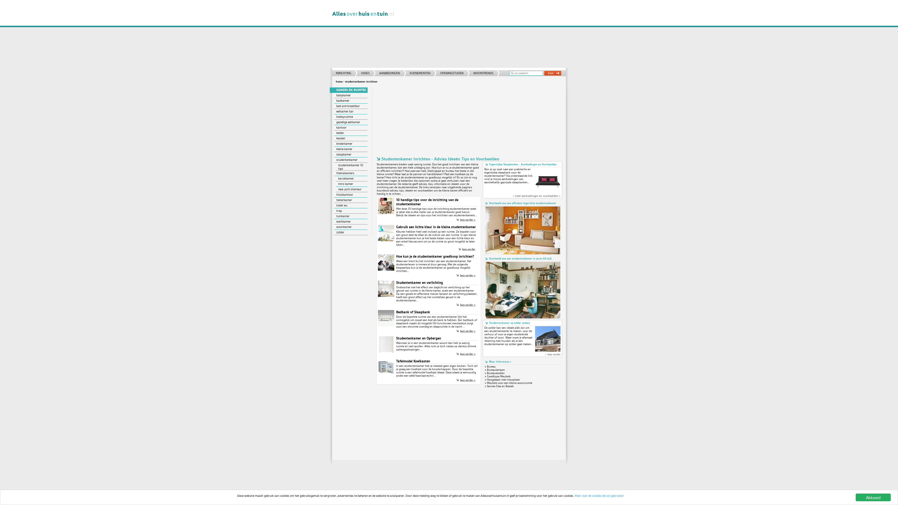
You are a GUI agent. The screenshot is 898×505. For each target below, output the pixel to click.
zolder (340, 232)
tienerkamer (344, 200)
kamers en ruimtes (351, 90)
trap (339, 211)
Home (339, 81)
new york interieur (350, 189)
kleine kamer (344, 149)
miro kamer (345, 184)
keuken (340, 138)
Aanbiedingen (389, 73)
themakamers (345, 173)
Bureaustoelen (496, 373)
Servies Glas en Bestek (500, 386)
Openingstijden (451, 73)
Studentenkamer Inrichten (361, 81)
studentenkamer (347, 160)
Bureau (491, 366)
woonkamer (344, 227)
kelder (340, 133)
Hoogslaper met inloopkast (503, 379)
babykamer (343, 95)
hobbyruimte (344, 117)
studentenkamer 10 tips (350, 166)
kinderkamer (344, 143)
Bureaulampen (496, 370)
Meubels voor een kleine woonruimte (509, 383)
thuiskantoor (344, 194)
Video (365, 73)
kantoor (341, 127)
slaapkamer (343, 154)
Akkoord (873, 497)
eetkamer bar (345, 111)
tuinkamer (343, 216)
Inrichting (343, 73)
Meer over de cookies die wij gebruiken (599, 496)
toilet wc (342, 205)
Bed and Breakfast (348, 106)
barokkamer (346, 178)
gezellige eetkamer (348, 122)
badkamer (342, 100)
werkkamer (343, 221)
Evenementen (420, 73)
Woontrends (483, 73)
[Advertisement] (482, 35)
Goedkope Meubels (499, 376)
